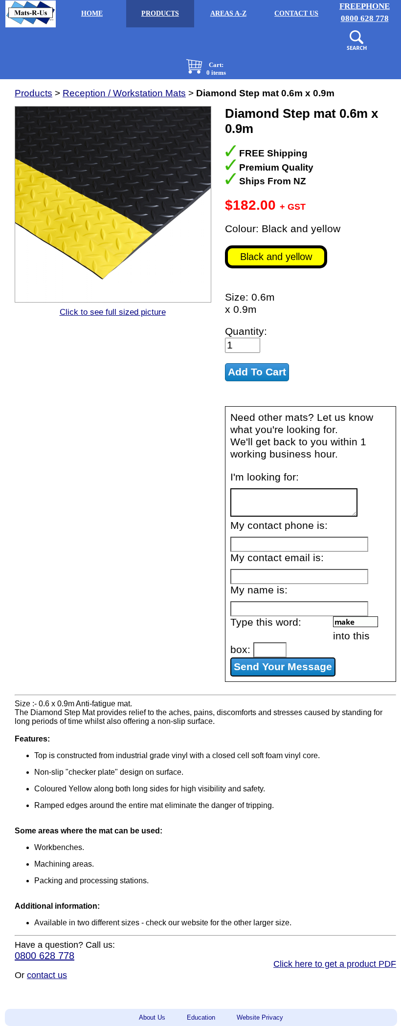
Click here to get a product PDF (334, 964)
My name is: (259, 590)
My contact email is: (277, 558)
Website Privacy (260, 1017)
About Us (152, 1017)
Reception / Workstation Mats (124, 93)
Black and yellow (276, 256)
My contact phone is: (279, 525)
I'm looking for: (264, 477)
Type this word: (265, 622)
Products (33, 93)
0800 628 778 (44, 955)
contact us (47, 975)
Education (201, 1017)
